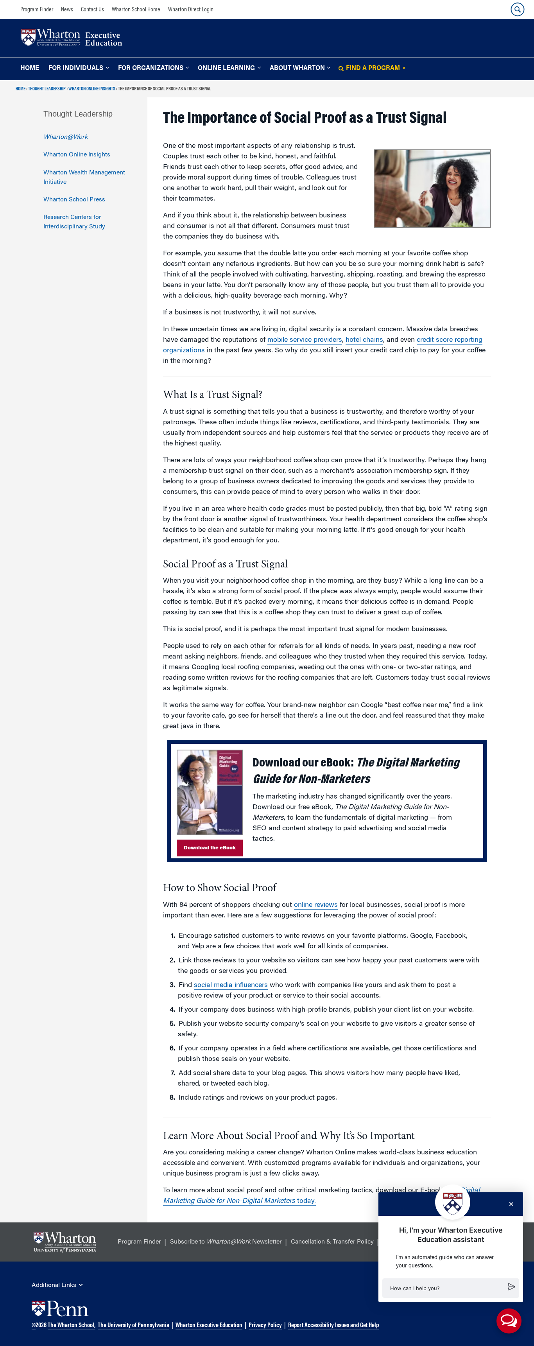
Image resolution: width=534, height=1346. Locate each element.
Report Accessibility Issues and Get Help (333, 1326)
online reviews (316, 905)
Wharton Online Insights (91, 89)
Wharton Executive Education (209, 1326)
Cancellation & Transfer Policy (332, 1242)
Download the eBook (210, 848)
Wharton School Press (74, 200)
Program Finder (36, 10)
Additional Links (54, 1285)
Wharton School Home (136, 10)
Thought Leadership (47, 89)
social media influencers (231, 985)
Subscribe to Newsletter (226, 1242)
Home (29, 68)
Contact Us (92, 10)
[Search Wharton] (517, 9)
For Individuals (75, 68)
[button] (450, 1288)
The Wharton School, (71, 1326)
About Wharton (297, 68)
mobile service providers (304, 340)
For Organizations (150, 68)
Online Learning (226, 68)
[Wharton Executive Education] (75, 38)
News (67, 10)
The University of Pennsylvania (133, 1326)
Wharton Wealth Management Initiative (84, 177)
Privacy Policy (265, 1326)
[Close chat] (511, 1204)
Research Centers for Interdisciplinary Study (74, 222)
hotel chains (364, 340)
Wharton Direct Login (190, 10)
